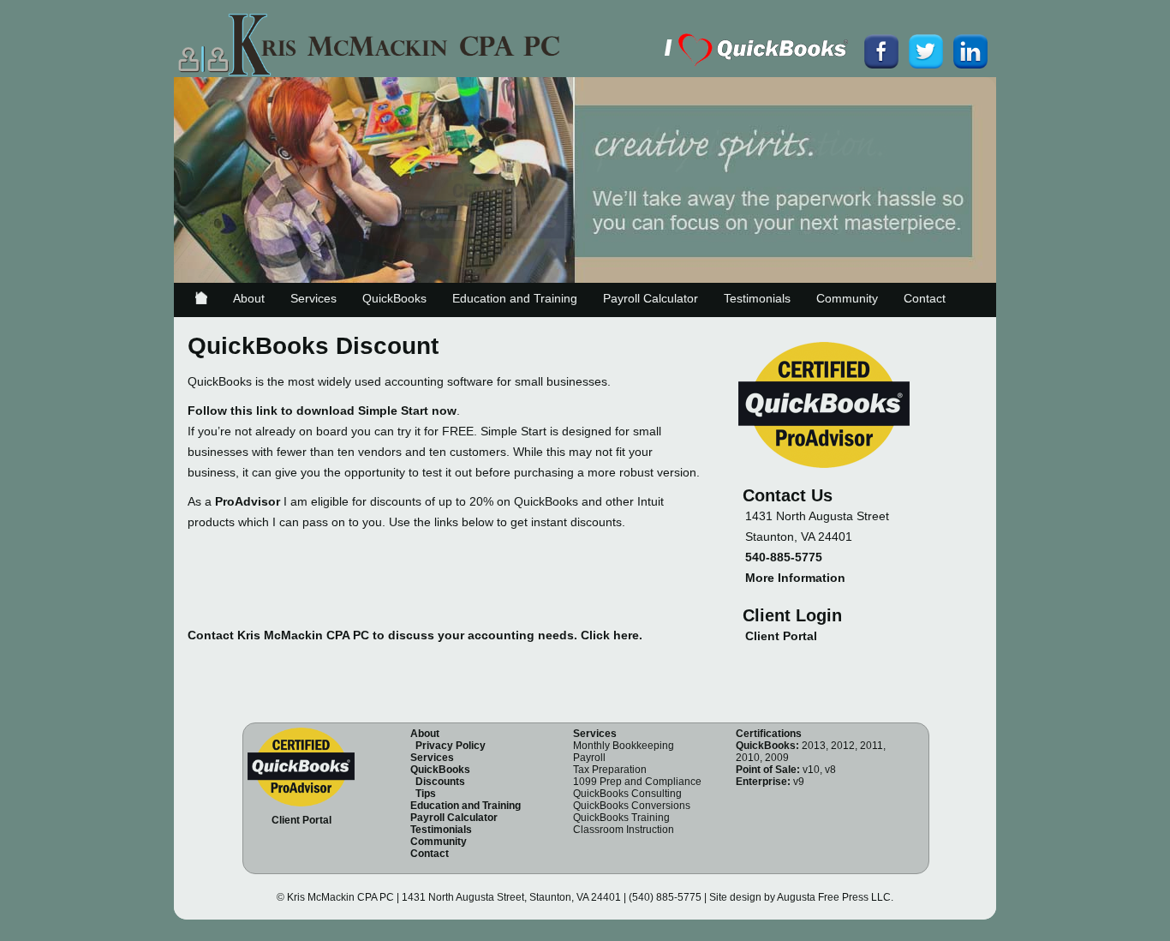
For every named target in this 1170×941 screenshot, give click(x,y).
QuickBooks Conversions (631, 806)
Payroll (589, 758)
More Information (795, 577)
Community (847, 298)
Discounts (440, 782)
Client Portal (781, 636)
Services (313, 298)
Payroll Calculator (650, 298)
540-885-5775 (783, 557)
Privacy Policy (450, 746)
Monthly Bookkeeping (623, 746)
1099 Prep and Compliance (637, 782)
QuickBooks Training (621, 818)
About (249, 298)
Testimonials (757, 298)
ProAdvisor (247, 501)
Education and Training (514, 298)
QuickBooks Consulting (627, 794)
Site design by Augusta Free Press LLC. (801, 897)
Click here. (611, 635)
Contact (925, 298)
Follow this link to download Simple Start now (322, 410)
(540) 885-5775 (665, 897)
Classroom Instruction (623, 830)
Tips (425, 794)
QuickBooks (394, 298)
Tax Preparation (610, 770)
